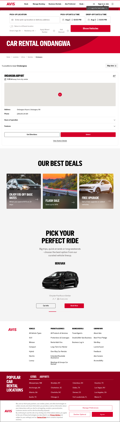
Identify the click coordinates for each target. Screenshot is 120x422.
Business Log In (78, 342)
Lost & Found (99, 347)
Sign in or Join (103, 4)
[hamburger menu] (112, 4)
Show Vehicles (90, 28)
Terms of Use (41, 417)
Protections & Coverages (60, 338)
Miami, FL (97, 397)
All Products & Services (59, 333)
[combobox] (36, 19)
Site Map (97, 342)
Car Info (46, 306)
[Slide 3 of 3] (67, 311)
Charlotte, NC (56, 392)
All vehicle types (35, 333)
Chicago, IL (55, 397)
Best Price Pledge (100, 338)
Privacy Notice (55, 415)
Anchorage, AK (34, 388)
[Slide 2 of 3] (60, 311)
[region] (60, 411)
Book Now (74, 306)
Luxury (31, 361)
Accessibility (98, 361)
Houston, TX (99, 383)
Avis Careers (98, 356)
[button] (60, 94)
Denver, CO (77, 392)
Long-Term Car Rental (59, 347)
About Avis (97, 333)
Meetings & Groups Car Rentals (59, 363)
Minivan (32, 342)
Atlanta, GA (33, 392)
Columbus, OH (78, 383)
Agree (102, 414)
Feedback (97, 351)
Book (26, 4)
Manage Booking (39, 4)
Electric (32, 356)
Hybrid (31, 351)
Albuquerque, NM (35, 383)
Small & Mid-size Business (82, 338)
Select (88, 135)
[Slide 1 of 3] (52, 311)
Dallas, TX (76, 388)
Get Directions (32, 135)
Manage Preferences (91, 408)
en (94, 4)
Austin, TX (32, 397)
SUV (30, 338)
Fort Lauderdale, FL (80, 397)
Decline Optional (80, 414)
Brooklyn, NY (55, 383)
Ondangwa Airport (14, 75)
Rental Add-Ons (56, 342)
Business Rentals (55, 4)
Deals (81, 4)
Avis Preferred (70, 4)
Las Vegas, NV (99, 388)
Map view (110, 66)
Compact (32, 347)
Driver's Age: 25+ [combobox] (15, 31)
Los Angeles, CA (100, 392)
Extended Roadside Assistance (58, 357)
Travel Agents (77, 333)
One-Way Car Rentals (59, 351)
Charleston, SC (56, 388)
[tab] (34, 377)
